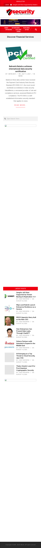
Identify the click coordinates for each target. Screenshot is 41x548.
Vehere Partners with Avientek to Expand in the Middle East (25, 343)
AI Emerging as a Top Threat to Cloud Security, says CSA (25, 356)
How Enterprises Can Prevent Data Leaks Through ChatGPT (24, 331)
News (20, 76)
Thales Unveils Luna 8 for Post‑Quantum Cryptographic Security (25, 368)
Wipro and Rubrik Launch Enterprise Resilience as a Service (26, 307)
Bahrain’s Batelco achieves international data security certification (20, 68)
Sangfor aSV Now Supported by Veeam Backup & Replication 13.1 (26, 295)
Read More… (20, 105)
